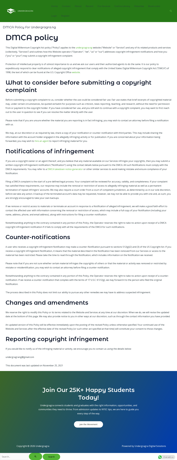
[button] (171, 11)
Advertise (139, 6)
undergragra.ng (84, 47)
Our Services (103, 6)
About (78, 6)
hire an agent (42, 141)
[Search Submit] (35, 456)
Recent (89, 6)
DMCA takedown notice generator (65, 169)
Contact (66, 6)
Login (54, 15)
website (76, 72)
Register (65, 15)
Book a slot (154, 6)
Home (54, 6)
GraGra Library (122, 6)
